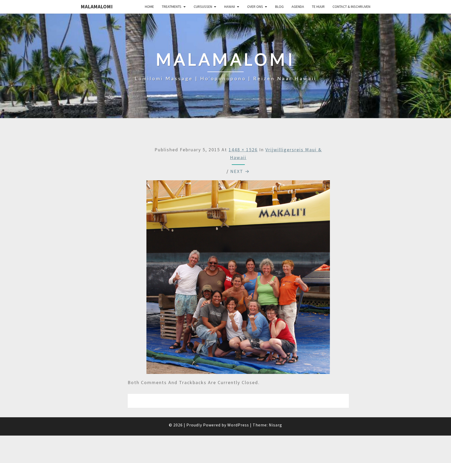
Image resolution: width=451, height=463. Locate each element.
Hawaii (229, 6)
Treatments (171, 6)
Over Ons (255, 6)
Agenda (298, 6)
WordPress (238, 424)
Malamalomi (97, 6)
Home (149, 6)
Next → (240, 171)
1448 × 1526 (243, 150)
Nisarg (275, 424)
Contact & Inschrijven (351, 6)
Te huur (318, 6)
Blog (279, 6)
